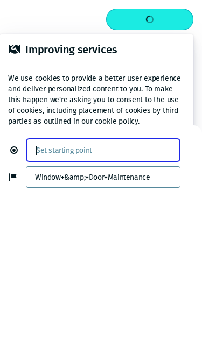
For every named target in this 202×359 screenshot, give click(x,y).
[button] (18, 150)
